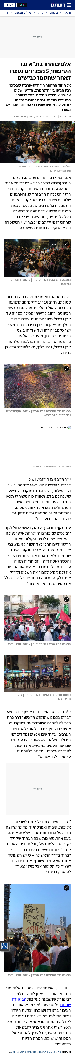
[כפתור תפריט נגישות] (4, 946)
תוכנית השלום (26, 1052)
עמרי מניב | (64, 116)
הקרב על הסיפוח (49, 1052)
